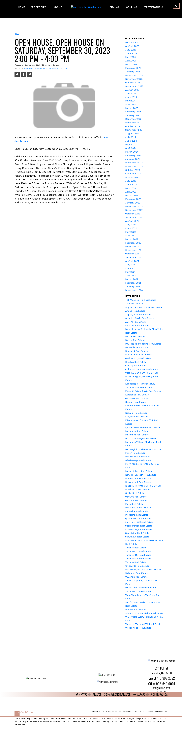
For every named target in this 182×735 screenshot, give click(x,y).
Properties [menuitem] (38, 7)
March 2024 (131, 151)
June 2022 (131, 228)
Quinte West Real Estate (138, 518)
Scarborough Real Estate (138, 525)
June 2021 (130, 268)
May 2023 (130, 188)
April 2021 (130, 275)
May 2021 (130, 272)
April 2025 (130, 104)
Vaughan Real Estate (136, 576)
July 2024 (130, 137)
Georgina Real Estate (136, 398)
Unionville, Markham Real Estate (143, 569)
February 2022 (133, 242)
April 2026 (130, 60)
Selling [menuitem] (131, 7)
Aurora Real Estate (135, 321)
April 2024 (130, 148)
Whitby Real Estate (135, 609)
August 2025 (132, 90)
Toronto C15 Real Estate (138, 555)
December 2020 (134, 290)
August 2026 (132, 46)
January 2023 (132, 202)
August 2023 (132, 177)
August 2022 (132, 221)
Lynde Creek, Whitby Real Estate (143, 427)
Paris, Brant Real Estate (138, 507)
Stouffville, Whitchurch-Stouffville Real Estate (45, 68)
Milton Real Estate (135, 453)
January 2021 (132, 286)
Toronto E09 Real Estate (138, 558)
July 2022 (130, 224)
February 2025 (133, 111)
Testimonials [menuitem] (154, 7)
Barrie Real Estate (135, 336)
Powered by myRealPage (156, 712)
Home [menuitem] (22, 7)
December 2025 (134, 75)
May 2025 (130, 100)
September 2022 (134, 217)
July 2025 (130, 93)
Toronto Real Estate (135, 547)
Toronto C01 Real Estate (138, 551)
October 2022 (132, 213)
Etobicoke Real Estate (137, 394)
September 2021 (134, 257)
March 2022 (131, 239)
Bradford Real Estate (136, 351)
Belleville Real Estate (136, 347)
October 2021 (132, 253)
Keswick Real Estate (136, 413)
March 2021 (131, 279)
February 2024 (133, 155)
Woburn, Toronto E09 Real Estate (143, 624)
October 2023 (132, 170)
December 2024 (134, 119)
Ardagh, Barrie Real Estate (139, 318)
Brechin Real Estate (135, 362)
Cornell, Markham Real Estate (141, 372)
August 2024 (132, 133)
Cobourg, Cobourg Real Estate (141, 369)
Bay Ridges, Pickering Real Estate (143, 343)
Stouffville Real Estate (137, 533)
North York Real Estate (137, 489)
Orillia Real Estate (134, 493)
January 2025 (132, 115)
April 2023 (130, 191)
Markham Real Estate (137, 431)
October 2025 (132, 82)
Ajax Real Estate (134, 303)
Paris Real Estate (134, 504)
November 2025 (134, 79)
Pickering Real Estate (136, 511)
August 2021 (132, 261)
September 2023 (134, 173)
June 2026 (131, 53)
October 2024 (132, 126)
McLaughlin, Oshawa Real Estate (143, 449)
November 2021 (133, 250)
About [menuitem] (57, 7)
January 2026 (132, 71)
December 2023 (134, 162)
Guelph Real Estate (135, 402)
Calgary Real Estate (135, 365)
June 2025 (131, 97)
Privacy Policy (139, 712)
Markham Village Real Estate (140, 438)
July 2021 (130, 264)
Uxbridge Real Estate (136, 573)
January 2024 (132, 159)
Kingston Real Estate (136, 416)
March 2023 (131, 195)
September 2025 (134, 86)
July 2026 (130, 49)
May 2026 (130, 57)
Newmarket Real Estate (138, 478)
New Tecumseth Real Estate (140, 474)
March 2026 (131, 64)
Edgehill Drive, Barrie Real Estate (143, 391)
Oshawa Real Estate (136, 496)
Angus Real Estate (135, 311)
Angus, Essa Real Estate (138, 314)
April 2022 (130, 235)
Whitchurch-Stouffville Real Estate (144, 613)
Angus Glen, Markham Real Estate (144, 307)
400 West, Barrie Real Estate (140, 300)
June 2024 (131, 140)
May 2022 (130, 232)
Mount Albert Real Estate (139, 471)
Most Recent (132, 42)
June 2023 (131, 184)
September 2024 (134, 130)
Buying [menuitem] (114, 7)
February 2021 (133, 282)
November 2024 (134, 122)
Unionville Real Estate (137, 566)
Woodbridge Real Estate (138, 627)
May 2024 (130, 144)
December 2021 (133, 246)
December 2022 (134, 206)
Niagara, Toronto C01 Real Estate (143, 485)
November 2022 (134, 210)
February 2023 (133, 199)
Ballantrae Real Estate (137, 325)
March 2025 (131, 108)
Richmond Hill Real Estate (139, 522)
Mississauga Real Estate (138, 456)
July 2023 (130, 180)
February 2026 (133, 68)
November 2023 (134, 166)
